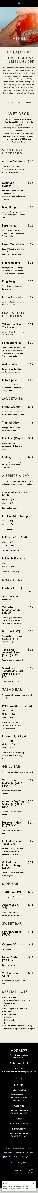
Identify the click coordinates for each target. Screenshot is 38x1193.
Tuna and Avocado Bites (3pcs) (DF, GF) (11, 652)
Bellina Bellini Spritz (14, 558)
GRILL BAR (11, 766)
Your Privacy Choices (12, 1157)
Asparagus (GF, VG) (11, 906)
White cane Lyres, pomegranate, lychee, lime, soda (12, 446)
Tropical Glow (10, 422)
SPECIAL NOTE (15, 991)
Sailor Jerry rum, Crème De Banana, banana (12, 287)
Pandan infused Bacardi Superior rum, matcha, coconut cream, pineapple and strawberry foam (13, 170)
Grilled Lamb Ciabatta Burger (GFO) (12, 865)
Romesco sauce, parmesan (11, 681)
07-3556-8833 (34, 3)
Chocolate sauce (8, 949)
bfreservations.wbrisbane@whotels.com (21, 1072)
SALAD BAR (12, 689)
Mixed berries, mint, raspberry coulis (13, 982)
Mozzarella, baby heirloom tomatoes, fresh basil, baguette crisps (12, 639)
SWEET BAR (12, 923)
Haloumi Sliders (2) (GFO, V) (12, 824)
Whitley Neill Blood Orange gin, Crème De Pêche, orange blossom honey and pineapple (13, 270)
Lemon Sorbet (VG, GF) (10, 959)
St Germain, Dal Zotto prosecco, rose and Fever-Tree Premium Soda (13, 233)
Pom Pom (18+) (11, 438)
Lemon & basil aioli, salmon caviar (12, 813)
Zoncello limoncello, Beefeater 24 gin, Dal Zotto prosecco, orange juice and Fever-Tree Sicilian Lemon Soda (13, 352)
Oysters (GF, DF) (12, 588)
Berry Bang (9, 207)
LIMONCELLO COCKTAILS (14, 314)
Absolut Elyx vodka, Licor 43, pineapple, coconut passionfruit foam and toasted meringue (13, 194)
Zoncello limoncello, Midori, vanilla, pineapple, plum (12, 370)
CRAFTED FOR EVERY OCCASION (19, 53)
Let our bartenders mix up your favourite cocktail (13, 303)
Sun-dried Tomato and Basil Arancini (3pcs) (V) (13, 672)
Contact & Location (19, 1148)
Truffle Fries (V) (11, 892)
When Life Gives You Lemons (12, 325)
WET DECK (19, 114)
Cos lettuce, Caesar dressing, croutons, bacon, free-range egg (13, 755)
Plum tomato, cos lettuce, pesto (11, 831)
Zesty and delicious (9, 508)
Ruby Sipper (9, 380)
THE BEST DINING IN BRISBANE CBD (19, 60)
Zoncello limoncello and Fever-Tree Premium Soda (13, 333)
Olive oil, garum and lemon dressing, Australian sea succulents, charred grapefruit (13, 620)
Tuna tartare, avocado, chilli (12, 660)
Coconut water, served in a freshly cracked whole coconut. (13, 413)
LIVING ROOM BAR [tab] (24, 103)
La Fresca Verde (12, 342)
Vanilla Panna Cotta (11, 974)
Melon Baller (10, 364)
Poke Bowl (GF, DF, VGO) (17, 706)
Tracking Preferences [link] (28, 1157)
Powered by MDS (19, 1170)
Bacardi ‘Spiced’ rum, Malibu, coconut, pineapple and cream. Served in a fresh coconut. (13, 252)
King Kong (8, 281)
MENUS (19, 38)
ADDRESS (19, 1050)
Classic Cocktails (12, 297)
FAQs (29, 1148)
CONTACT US (19, 1063)
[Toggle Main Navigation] (4, 3)
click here (24, 1188)
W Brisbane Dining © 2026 (19, 1163)
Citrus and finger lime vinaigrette (10, 597)
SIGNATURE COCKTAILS (12, 152)
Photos (7, 1148)
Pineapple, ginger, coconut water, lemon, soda (12, 429)
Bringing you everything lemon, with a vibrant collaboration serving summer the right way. (19, 482)
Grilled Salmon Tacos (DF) (11, 842)
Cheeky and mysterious (10, 550)
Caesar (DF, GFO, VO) (15, 736)
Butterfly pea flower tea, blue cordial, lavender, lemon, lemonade (13, 464)
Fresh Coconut (11, 407)
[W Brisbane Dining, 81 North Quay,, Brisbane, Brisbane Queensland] (19, 3)
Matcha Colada (12, 161)
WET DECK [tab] (11, 103)
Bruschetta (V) (11, 631)
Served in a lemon (8, 965)
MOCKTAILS (12, 398)
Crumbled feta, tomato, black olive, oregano (13, 874)
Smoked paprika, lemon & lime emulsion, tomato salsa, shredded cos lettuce (13, 851)
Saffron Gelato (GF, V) (11, 933)
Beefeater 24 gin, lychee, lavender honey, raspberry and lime (13, 214)
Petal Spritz (9, 225)
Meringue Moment (8, 184)
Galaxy (7, 457)
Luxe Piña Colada (13, 244)
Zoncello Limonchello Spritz (15, 493)
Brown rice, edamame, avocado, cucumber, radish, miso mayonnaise (12, 725)
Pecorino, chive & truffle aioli (12, 897)
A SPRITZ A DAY (16, 475)
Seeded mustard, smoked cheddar (11, 792)
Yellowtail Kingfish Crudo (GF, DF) (11, 610)
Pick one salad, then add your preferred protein (17, 696)
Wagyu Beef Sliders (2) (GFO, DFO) (12, 783)
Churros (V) (9, 944)
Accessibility (8, 1152)
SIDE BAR (10, 883)
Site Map (30, 1152)
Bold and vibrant (8, 529)
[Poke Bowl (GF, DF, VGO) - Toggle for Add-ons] (30, 728)
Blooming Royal (11, 262)
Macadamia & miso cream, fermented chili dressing (12, 913)
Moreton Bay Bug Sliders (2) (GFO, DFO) (13, 804)
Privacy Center (19, 1152)
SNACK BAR (12, 579)
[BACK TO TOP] (31, 1172)
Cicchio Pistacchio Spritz (17, 516)
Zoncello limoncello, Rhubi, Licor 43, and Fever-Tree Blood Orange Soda (13, 387)
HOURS (19, 1085)
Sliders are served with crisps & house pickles (18, 772)
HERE (26, 1123)
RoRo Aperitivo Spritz (15, 537)
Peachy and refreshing (10, 572)
